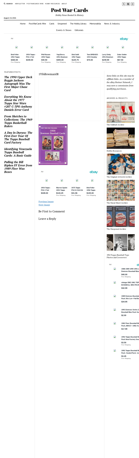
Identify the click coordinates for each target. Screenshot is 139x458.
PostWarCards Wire (35, 4)
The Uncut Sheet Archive (117, 203)
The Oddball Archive (115, 124)
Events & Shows (63, 30)
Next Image (44, 204)
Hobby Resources (52, 4)
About (64, 4)
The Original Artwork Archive (119, 177)
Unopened (62, 23)
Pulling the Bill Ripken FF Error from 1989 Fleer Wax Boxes (18, 166)
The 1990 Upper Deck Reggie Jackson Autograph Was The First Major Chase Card (18, 83)
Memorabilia (95, 23)
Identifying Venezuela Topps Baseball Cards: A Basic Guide (18, 152)
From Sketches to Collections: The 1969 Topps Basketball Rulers (18, 121)
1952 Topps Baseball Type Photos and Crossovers (118, 256)
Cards (51, 23)
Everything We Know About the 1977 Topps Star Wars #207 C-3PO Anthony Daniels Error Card (18, 103)
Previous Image (46, 201)
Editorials (79, 30)
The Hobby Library (78, 23)
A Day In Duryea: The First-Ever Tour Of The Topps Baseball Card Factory (18, 137)
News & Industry (112, 23)
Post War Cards (69, 10)
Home (23, 23)
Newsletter (20, 4)
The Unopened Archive (116, 229)
